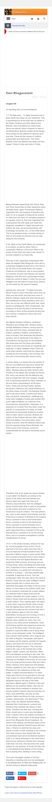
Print (36, 97)
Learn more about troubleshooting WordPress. (23, 793)
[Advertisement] (26, 60)
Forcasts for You (18, 26)
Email (44, 97)
